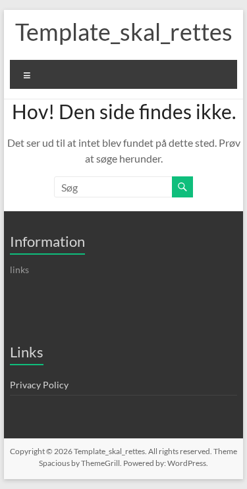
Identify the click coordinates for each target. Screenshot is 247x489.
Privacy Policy (39, 384)
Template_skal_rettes (124, 31)
